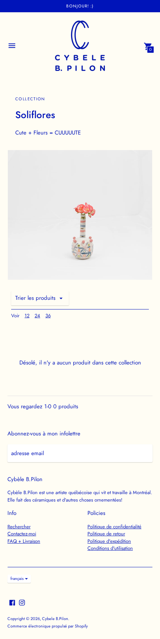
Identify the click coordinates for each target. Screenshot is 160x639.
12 (27, 315)
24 (37, 315)
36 (48, 315)
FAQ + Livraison (23, 541)
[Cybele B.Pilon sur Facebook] (12, 602)
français (16, 578)
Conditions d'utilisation (110, 548)
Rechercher (19, 526)
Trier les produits (35, 298)
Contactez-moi (21, 533)
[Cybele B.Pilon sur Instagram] (22, 602)
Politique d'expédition (109, 541)
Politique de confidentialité (114, 526)
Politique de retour (106, 533)
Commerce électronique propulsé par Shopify (47, 626)
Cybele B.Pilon (55, 619)
